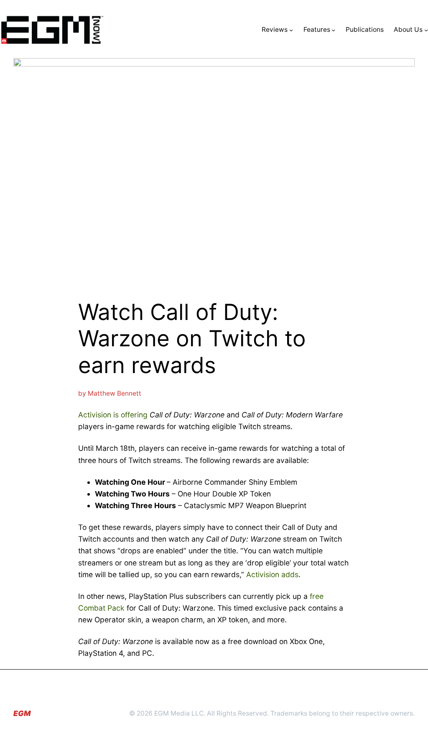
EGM (22, 713)
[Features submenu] (333, 30)
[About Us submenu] (426, 30)
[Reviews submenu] (291, 30)
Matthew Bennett (114, 393)
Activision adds (272, 574)
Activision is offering (113, 414)
